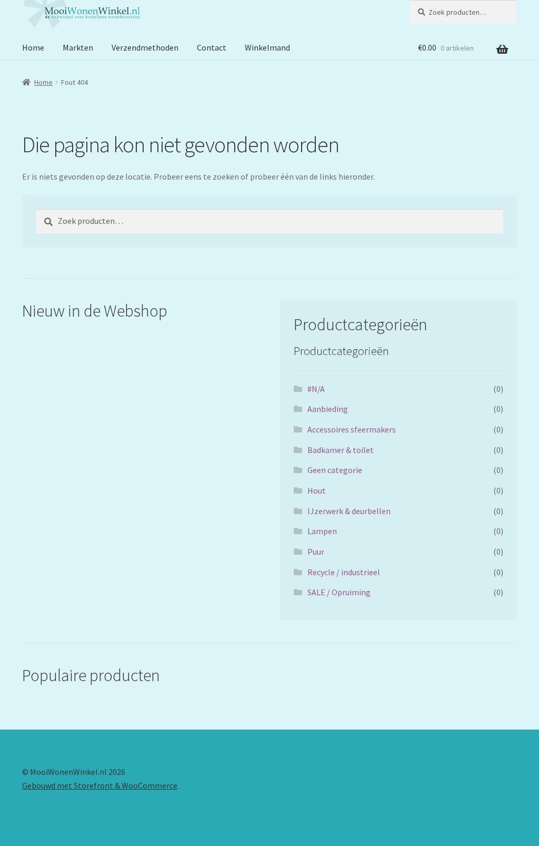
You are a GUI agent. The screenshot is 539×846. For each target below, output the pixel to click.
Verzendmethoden (145, 47)
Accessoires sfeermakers (351, 429)
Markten (78, 47)
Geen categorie (334, 470)
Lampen (322, 531)
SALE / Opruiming (339, 592)
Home (33, 47)
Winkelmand (267, 47)
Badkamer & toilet (340, 450)
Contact (211, 47)
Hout (316, 490)
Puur (315, 551)
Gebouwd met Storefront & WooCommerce (99, 785)
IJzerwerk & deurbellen (349, 511)
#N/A (316, 388)
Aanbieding (327, 409)
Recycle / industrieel (343, 572)
